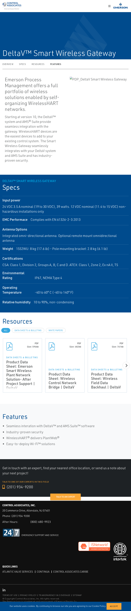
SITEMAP (77, 595)
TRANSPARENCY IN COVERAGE (54, 595)
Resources (38, 64)
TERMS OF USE (10, 595)
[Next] (126, 365)
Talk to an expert (65, 496)
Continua (43, 571)
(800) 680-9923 (40, 521)
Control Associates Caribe (70, 571)
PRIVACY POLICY (28, 595)
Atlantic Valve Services (17, 571)
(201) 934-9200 (19, 486)
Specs (22, 64)
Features (55, 64)
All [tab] (6, 330)
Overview (7, 64)
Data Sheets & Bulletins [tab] (28, 330)
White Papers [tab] (56, 330)
